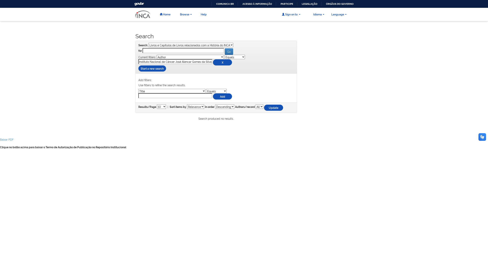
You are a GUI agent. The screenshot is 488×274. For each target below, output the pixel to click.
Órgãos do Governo (340, 3)
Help (204, 14)
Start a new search (152, 68)
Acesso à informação (257, 3)
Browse (184, 14)
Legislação (309, 3)
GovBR (138, 2)
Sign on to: (291, 14)
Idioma (317, 14)
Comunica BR (225, 3)
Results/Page (147, 106)
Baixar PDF (7, 139)
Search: (143, 45)
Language (337, 14)
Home (166, 14)
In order (209, 106)
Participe (287, 3)
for (140, 50)
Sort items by (178, 106)
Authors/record (245, 106)
